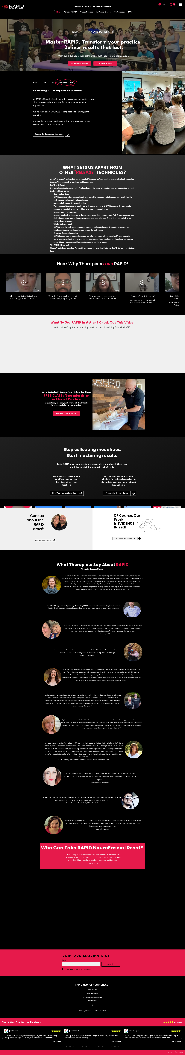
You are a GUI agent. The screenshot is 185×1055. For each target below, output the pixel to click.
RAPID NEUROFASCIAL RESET (92, 984)
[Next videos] (182, 282)
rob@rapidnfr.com (92, 993)
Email (64, 960)
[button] (172, 4)
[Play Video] (23, 282)
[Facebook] (92, 1005)
